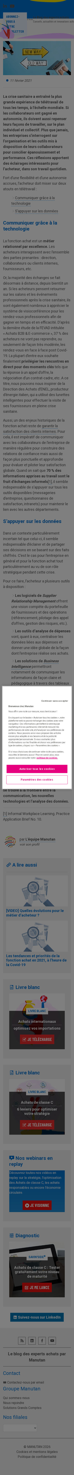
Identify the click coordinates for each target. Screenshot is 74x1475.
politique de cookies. (47, 758)
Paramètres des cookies (37, 779)
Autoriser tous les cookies (37, 768)
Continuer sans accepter (54, 701)
